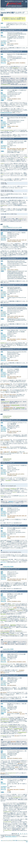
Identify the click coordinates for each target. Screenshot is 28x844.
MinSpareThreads (15, 405)
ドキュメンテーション (15, 8)
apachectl (10, 501)
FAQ (14, 840)
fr (22, 833)
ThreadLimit (11, 609)
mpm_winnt (12, 62)
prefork (16, 43)
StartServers (6, 417)
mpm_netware (13, 148)
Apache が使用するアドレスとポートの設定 (12, 227)
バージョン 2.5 (24, 8)
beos (8, 62)
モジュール (2, 9)
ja (24, 833)
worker (12, 43)
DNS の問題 (5, 226)
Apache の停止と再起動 (8, 566)
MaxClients (12, 605)
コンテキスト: (4, 40)
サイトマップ (20, 840)
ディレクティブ (9, 840)
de (18, 833)
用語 (16, 840)
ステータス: (3, 27)
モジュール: (3, 43)
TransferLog (13, 488)
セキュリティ (22, 495)
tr (26, 833)
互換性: (2, 45)
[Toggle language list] (1, 15)
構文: (2, 35)
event (8, 43)
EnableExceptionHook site (6, 112)
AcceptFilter (3, 205)
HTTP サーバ (7, 8)
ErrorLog (7, 488)
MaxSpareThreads (7, 458)
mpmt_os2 (24, 148)
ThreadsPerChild (8, 409)
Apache (1, 8)
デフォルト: (3, 36)
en (20, 833)
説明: (2, 23)
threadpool (22, 62)
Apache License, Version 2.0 (10, 836)
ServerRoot (15, 67)
